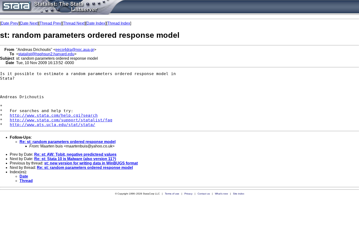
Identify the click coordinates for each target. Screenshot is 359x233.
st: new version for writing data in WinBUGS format (91, 163)
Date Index (95, 23)
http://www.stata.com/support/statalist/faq (61, 120)
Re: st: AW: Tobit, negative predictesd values (75, 154)
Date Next (29, 23)
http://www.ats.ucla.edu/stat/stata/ (52, 124)
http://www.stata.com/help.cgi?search (54, 115)
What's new (221, 193)
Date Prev (9, 23)
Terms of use (172, 193)
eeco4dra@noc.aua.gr (74, 50)
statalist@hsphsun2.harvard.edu (46, 54)
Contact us (204, 193)
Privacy (188, 193)
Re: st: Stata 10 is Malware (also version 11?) (75, 159)
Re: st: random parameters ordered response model (68, 142)
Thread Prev (50, 23)
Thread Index (118, 23)
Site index (238, 193)
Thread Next (73, 23)
